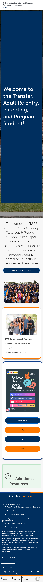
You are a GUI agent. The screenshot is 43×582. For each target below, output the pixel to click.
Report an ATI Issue (8, 557)
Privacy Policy (12, 527)
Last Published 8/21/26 (15, 514)
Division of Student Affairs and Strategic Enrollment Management (18, 4)
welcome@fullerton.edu (16, 523)
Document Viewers (8, 563)
